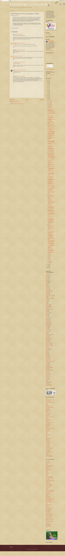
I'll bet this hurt (49, 205)
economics (47, 293)
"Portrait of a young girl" (50, 172)
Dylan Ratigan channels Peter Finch (50, 183)
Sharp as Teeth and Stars (49, 514)
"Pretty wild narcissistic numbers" (50, 252)
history (47, 278)
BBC (46, 403)
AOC (46, 380)
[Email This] (14, 27)
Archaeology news (48, 401)
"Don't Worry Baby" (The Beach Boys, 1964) (50, 155)
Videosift (47, 454)
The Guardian (48, 444)
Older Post (42, 99)
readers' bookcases (48, 345)
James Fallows (48, 481)
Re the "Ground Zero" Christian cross (50, 237)
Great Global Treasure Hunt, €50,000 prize (51, 119)
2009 (47, 265)
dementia (47, 363)
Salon (46, 433)
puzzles (47, 340)
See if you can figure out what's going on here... (50, 245)
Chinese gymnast (49, 121)
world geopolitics (48, 309)
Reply (14, 40)
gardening (47, 374)
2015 (47, 94)
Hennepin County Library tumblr (50, 480)
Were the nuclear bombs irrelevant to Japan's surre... (50, 174)
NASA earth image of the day (50, 498)
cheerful (47, 315)
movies (47, 326)
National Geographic (48, 499)
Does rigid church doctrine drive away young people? (51, 131)
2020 (47, 87)
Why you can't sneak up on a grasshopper (51, 188)
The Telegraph (48, 450)
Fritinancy (47, 475)
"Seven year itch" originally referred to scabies (51, 241)
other (46, 310)
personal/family (48, 306)
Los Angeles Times (48, 486)
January (49, 262)
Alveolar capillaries (50, 115)
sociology (47, 288)
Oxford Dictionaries (48, 504)
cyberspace (47, 305)
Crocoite (48, 139)
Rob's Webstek (48, 510)
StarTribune (47, 439)
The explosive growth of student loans (50, 117)
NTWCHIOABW (48, 384)
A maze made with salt (50, 208)
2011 (47, 99)
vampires (47, 383)
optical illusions (48, 338)
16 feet (48, 114)
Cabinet (47, 464)
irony (46, 346)
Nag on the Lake (48, 497)
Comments (48, 66)
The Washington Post (49, 451)
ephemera (47, 287)
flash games (47, 339)
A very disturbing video (50, 150)
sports (47, 311)
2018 (47, 90)
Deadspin (47, 470)
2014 (47, 95)
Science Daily (48, 434)
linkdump (47, 327)
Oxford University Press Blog (50, 428)
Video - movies (48, 317)
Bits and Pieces (48, 462)
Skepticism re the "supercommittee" (50, 181)
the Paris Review (48, 523)
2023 (47, 83)
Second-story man (49, 177)
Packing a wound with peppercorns (50, 146)
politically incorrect (48, 344)
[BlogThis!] (15, 27)
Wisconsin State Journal (49, 456)
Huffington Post (48, 415)
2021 (47, 86)
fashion (47, 316)
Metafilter (47, 421)
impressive (47, 276)
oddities (47, 321)
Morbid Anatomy (48, 496)
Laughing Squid (48, 420)
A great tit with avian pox (50, 212)
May (48, 257)
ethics (46, 299)
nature (47, 275)
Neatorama (47, 357)
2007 (47, 268)
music (46, 328)
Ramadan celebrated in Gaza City (50, 190)
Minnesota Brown (48, 493)
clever (46, 292)
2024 (47, 82)
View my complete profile (49, 50)
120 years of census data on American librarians (51, 207)
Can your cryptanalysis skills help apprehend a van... (51, 214)
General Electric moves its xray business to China (51, 149)
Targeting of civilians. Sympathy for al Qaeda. (51, 210)
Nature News (47, 426)
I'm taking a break (49, 107)
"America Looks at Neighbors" (49, 247)
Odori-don (48, 224)
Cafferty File (17, 15)
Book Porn (47, 463)
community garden (48, 385)
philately (47, 350)
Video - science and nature (49, 295)
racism (47, 372)
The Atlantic (47, 440)
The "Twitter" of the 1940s (50, 186)
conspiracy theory (48, 343)
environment (47, 304)
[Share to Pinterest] (17, 27)
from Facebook (48, 349)
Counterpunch (48, 408)
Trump (47, 332)
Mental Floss (47, 492)
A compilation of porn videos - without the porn (51, 250)
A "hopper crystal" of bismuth (50, 203)
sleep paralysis (48, 373)
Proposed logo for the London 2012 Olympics (50, 179)
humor (47, 277)
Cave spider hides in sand (50, 124)
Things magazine (48, 524)
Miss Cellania (48, 423)
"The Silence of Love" (50, 218)
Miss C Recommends (49, 422)
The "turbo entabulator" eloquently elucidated (50, 243)
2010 (47, 264)
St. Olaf (47, 377)
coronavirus (47, 329)
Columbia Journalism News (49, 407)
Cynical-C (47, 468)
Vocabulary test (49, 229)
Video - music (48, 312)
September (49, 104)
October (49, 103)
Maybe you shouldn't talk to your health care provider (51, 157)
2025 (47, 81)
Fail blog (47, 474)
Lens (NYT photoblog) (49, 485)
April (48, 258)
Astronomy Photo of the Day (50, 402)
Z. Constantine (15, 62)
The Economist (48, 443)
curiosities (47, 289)
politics (17, 28)
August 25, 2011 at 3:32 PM (19, 34)
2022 (47, 85)
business (14, 28)
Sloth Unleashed (48, 438)
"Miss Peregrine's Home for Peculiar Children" (51, 110)
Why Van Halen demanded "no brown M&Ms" (51, 220)
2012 (47, 98)
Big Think (47, 404)
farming (47, 355)
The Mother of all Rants (50, 185)
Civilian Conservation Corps (49, 361)
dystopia (47, 368)
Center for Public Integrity (49, 465)
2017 (47, 91)
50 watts (47, 398)
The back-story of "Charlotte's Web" (50, 129)
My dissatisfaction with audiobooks (50, 233)
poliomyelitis (47, 366)
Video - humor (48, 322)
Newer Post (12, 99)
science (47, 282)
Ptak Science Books (48, 509)
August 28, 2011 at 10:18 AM (21, 76)
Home (27, 99)
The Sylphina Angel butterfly (51, 113)
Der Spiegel (47, 409)
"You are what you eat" (50, 176)
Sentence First (48, 513)
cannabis (47, 378)
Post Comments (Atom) (17, 101)
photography (47, 281)
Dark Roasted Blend (48, 469)
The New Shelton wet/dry (49, 521)
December (49, 100)
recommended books (49, 334)
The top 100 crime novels (50, 195)
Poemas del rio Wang (49, 508)
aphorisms (47, 362)
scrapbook (47, 360)
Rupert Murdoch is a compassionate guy (50, 235)
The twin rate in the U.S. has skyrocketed (51, 136)
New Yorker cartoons (49, 502)
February (49, 261)
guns (46, 351)
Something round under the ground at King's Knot (51, 134)
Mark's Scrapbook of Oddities (50, 491)
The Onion (47, 522)
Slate (46, 437)
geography (47, 323)
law (46, 333)
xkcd (46, 527)
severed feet (47, 356)
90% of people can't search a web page (51, 138)
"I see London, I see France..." (50, 170)
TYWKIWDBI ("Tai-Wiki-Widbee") (31, 4)
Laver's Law (49, 108)
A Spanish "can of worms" (51, 151)
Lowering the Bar (48, 487)
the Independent (48, 445)
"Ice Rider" (48, 215)
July (48, 254)
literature (47, 300)
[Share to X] (16, 27)
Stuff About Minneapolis (49, 516)
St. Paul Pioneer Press (49, 515)
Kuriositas (47, 482)
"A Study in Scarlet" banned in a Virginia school (51, 168)
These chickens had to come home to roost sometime (50, 222)
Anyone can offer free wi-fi (51, 158)
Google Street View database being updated (51, 201)
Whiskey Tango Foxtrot (49, 298)
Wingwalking (49, 198)
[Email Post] (12, 27)
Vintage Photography (49, 455)
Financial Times (48, 413)
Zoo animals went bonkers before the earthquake (51, 141)
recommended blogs (48, 367)
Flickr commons (48, 414)
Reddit (47, 432)
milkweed (47, 379)
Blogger (37, 549)
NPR (46, 503)
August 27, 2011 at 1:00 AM (21, 62)
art (46, 284)
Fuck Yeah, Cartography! (49, 476)
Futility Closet (48, 479)
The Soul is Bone (48, 449)
